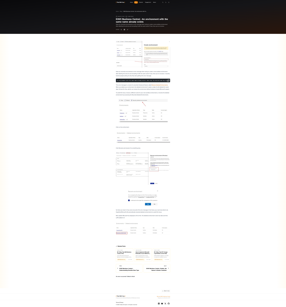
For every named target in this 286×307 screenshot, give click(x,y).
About (154, 2)
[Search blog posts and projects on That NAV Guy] (162, 2)
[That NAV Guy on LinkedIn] (158, 303)
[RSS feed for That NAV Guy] (165, 2)
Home (131, 2)
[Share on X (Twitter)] (121, 29)
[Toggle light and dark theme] (168, 2)
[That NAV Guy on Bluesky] (162, 303)
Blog (136, 2)
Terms (117, 302)
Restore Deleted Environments (160, 85)
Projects (141, 2)
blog (121, 11)
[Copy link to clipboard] (127, 29)
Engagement (148, 2)
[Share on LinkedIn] (124, 29)
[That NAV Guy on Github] (168, 303)
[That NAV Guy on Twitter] (165, 303)
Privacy (121, 302)
